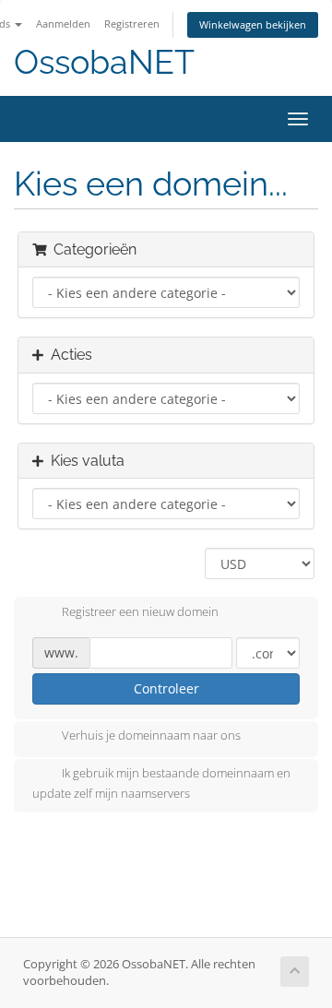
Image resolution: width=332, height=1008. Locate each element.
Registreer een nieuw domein (140, 611)
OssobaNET (104, 62)
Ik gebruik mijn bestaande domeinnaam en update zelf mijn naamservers (161, 783)
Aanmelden (63, 23)
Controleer (166, 688)
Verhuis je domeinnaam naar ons (151, 736)
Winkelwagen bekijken (252, 24)
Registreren (132, 23)
